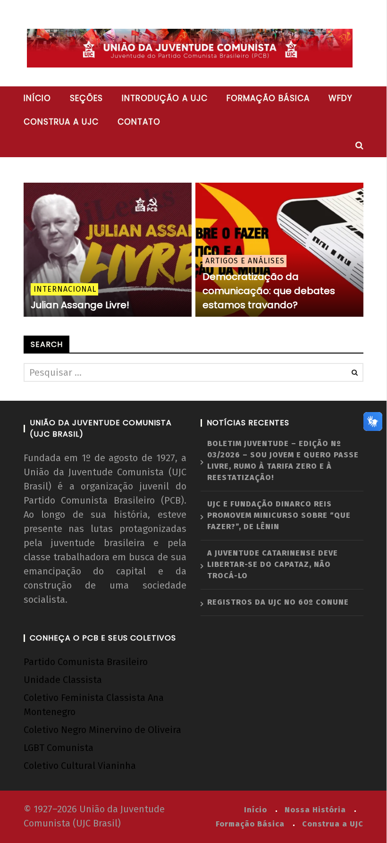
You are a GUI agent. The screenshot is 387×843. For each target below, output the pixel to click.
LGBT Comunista (58, 747)
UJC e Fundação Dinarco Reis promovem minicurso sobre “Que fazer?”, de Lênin (279, 515)
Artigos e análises (245, 260)
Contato (139, 121)
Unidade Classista (63, 679)
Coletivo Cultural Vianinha (80, 765)
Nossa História (315, 809)
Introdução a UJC (165, 98)
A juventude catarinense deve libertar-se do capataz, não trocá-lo (272, 564)
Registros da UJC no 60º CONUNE (278, 602)
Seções (86, 98)
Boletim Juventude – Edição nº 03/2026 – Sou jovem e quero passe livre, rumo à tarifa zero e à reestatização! (283, 460)
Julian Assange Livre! (80, 305)
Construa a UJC (61, 121)
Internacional (65, 289)
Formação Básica (250, 823)
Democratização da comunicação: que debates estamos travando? (268, 291)
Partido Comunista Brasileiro (86, 661)
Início (37, 98)
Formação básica (268, 98)
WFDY (340, 98)
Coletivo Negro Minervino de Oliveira (102, 729)
